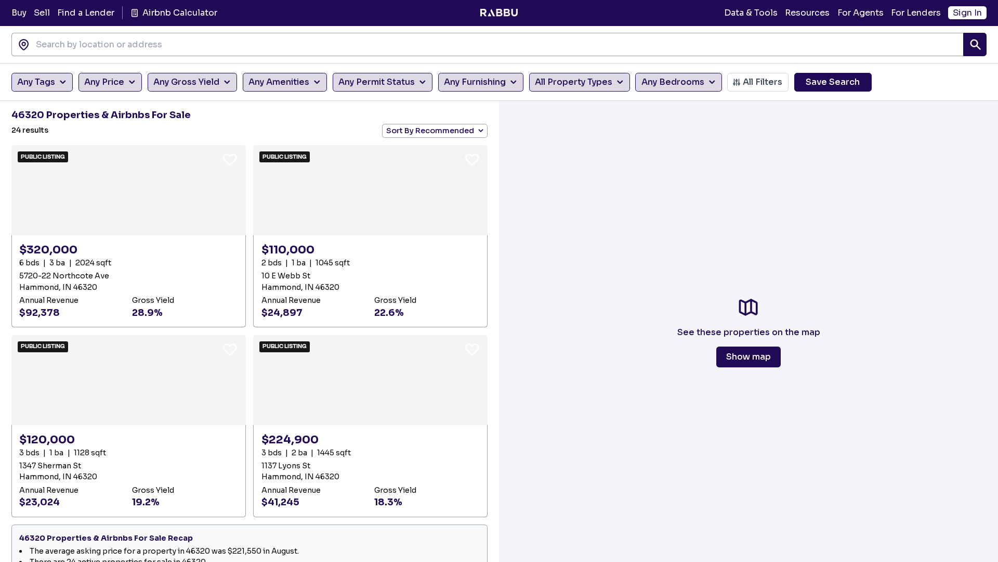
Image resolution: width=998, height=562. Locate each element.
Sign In (967, 12)
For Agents (860, 12)
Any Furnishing (475, 81)
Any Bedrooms (672, 81)
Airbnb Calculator (179, 12)
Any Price (104, 81)
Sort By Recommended (430, 130)
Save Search (833, 81)
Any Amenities (278, 81)
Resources (807, 12)
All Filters (762, 81)
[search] (975, 44)
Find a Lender (85, 12)
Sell (42, 12)
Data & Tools (751, 12)
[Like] (229, 159)
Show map (748, 356)
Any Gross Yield (186, 81)
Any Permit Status (376, 81)
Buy (19, 12)
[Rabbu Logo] (499, 13)
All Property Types (573, 81)
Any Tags (36, 81)
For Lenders (916, 12)
